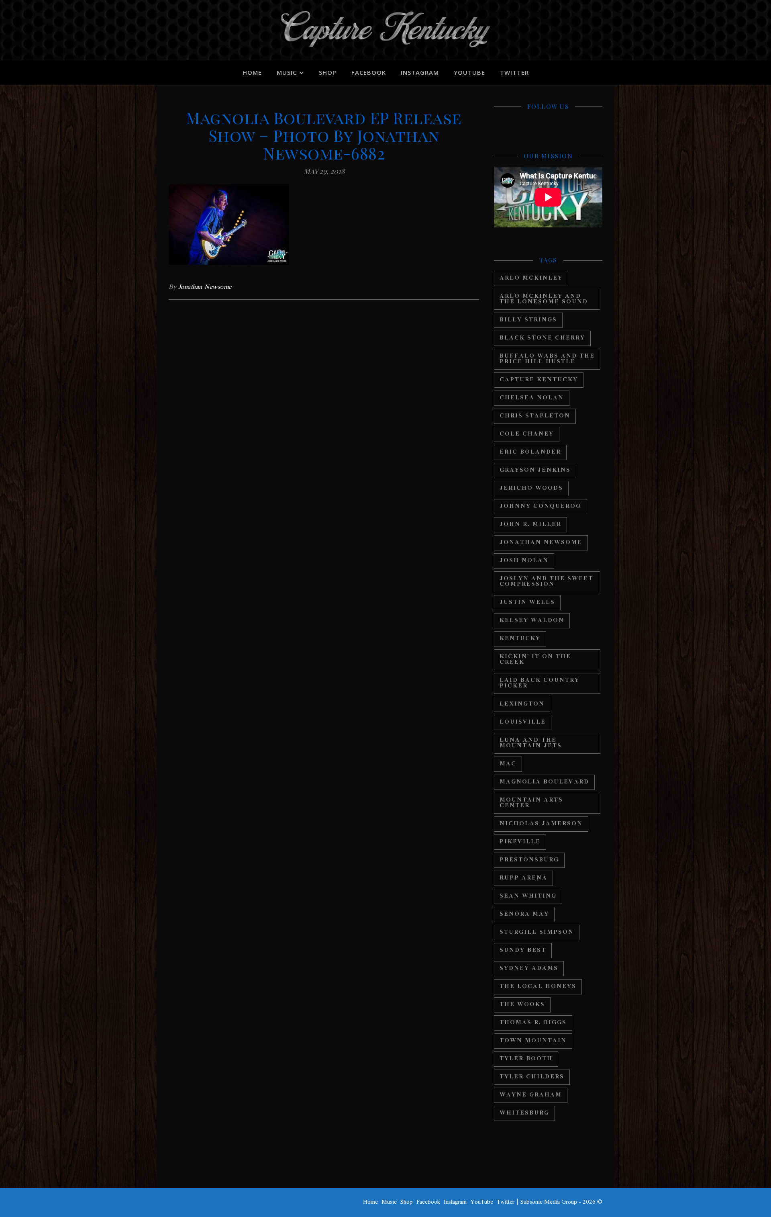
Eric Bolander (530, 452)
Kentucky (520, 638)
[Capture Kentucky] (385, 30)
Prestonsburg (529, 860)
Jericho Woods (531, 488)
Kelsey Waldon (532, 620)
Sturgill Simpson (537, 932)
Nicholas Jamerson (541, 824)
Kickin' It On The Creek (535, 659)
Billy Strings (528, 320)
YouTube (469, 72)
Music (287, 72)
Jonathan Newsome (205, 287)
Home (252, 72)
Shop (328, 72)
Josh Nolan (524, 561)
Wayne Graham (531, 1095)
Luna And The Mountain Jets (531, 743)
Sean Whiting (528, 896)
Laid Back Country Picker (539, 683)
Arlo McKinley (531, 278)
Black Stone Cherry (542, 338)
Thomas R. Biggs (533, 1023)
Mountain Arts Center (531, 803)
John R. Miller (530, 524)
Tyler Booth (526, 1059)
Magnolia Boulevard (544, 782)
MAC (508, 764)
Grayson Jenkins (535, 470)
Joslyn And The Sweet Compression (546, 581)
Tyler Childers (532, 1077)
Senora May (524, 914)
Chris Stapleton (535, 416)
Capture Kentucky (539, 380)
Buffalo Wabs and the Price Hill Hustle (547, 359)
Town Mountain (533, 1041)
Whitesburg (524, 1113)
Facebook (368, 72)
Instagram (420, 72)
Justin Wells (527, 602)
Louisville (523, 722)
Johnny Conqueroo (540, 506)
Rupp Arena (523, 878)
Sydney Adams (529, 968)
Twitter (514, 72)
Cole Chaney (527, 434)
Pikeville (520, 842)
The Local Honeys (538, 986)
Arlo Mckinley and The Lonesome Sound (544, 299)
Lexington (522, 704)
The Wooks (522, 1004)
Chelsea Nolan (532, 398)
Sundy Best (523, 950)
